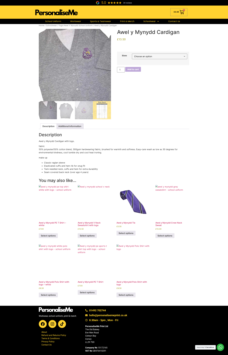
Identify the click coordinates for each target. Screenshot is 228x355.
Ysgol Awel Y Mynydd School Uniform (75, 25)
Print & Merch (127, 21)
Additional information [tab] (69, 126)
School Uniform (53, 21)
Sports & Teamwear (100, 21)
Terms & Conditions (50, 338)
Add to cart (133, 69)
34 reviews (127, 3)
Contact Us (174, 21)
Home (41, 25)
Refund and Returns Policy (53, 335)
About (44, 332)
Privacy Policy (47, 341)
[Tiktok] (62, 324)
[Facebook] (43, 324)
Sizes (124, 56)
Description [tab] (48, 126)
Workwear (75, 21)
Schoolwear (51, 25)
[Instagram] (52, 324)
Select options (48, 235)
